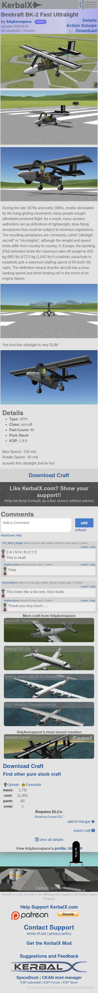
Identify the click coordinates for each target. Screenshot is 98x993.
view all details (51, 840)
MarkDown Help (11, 535)
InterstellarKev (10, 582)
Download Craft (49, 475)
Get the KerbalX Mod (49, 943)
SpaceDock (27, 977)
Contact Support (49, 927)
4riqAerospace (19, 21)
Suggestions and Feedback (49, 955)
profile (60, 848)
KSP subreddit (30, 982)
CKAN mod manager (62, 977)
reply (92, 547)
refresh (80, 530)
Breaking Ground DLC (49, 816)
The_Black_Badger (12, 543)
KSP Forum (52, 982)
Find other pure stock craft (32, 773)
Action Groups (81, 25)
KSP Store (70, 982)
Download (86, 30)
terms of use (36, 934)
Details (90, 20)
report (84, 547)
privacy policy (60, 934)
